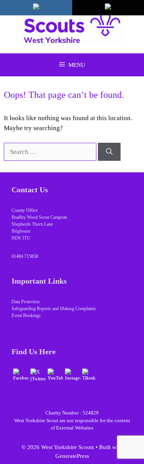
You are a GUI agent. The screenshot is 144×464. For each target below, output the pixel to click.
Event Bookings (26, 315)
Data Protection (26, 301)
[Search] (109, 152)
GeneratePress (72, 456)
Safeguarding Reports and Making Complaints (54, 308)
